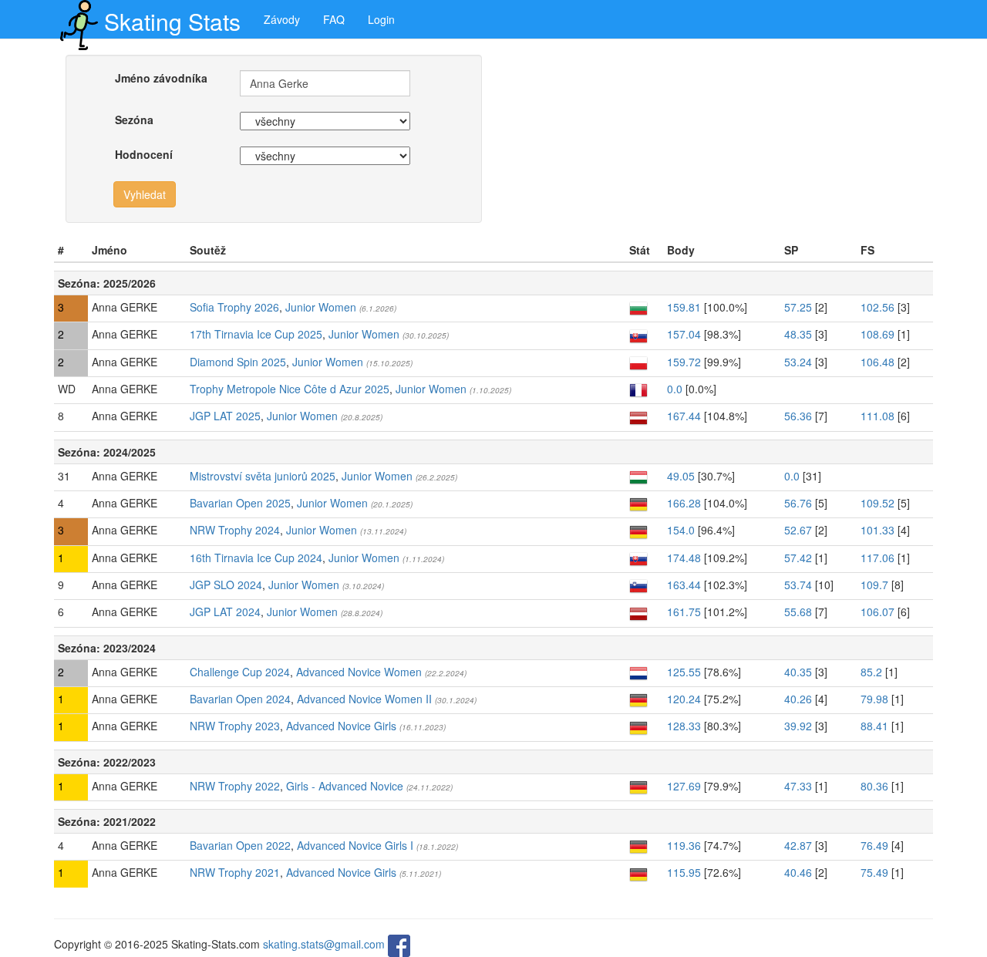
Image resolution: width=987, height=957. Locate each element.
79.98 (874, 698)
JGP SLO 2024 (226, 584)
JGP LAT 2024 (225, 611)
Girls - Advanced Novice (344, 786)
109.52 (877, 503)
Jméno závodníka (161, 78)
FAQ (334, 19)
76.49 (874, 845)
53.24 (798, 361)
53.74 (798, 584)
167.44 (684, 415)
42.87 (798, 845)
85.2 (871, 671)
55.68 (798, 611)
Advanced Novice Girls (341, 725)
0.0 (674, 388)
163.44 (684, 584)
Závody (282, 19)
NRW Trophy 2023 (235, 725)
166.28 (684, 503)
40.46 (798, 872)
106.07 (877, 611)
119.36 (684, 845)
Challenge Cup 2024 (240, 671)
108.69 (877, 334)
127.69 (684, 786)
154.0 (681, 529)
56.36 (798, 415)
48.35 (798, 334)
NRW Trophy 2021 (235, 872)
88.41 (874, 725)
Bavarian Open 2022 (240, 845)
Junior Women (320, 307)
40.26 (798, 698)
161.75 (684, 611)
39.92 (798, 725)
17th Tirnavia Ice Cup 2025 (256, 334)
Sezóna (134, 119)
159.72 (684, 361)
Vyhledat (144, 194)
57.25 (798, 307)
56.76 (798, 503)
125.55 (684, 671)
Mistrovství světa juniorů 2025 (262, 476)
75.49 (874, 872)
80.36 (874, 786)
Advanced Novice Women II (364, 698)
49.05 (681, 476)
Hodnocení (144, 154)
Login (381, 19)
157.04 (684, 334)
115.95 (684, 872)
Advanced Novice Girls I (355, 845)
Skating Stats (172, 21)
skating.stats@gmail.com (324, 944)
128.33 (684, 725)
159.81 (684, 307)
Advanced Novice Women (359, 671)
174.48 (684, 557)
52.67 (798, 529)
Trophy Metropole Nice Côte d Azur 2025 (289, 388)
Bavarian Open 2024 (240, 698)
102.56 (877, 307)
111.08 (877, 415)
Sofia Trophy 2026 (234, 307)
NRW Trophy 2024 (235, 529)
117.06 (877, 557)
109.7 (874, 584)
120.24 (684, 698)
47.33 (798, 786)
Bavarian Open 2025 (240, 503)
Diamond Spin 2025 (238, 361)
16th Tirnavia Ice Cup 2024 (256, 557)
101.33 (877, 529)
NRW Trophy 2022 (235, 786)
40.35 (798, 671)
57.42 (798, 557)
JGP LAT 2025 (225, 415)
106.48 (877, 361)
